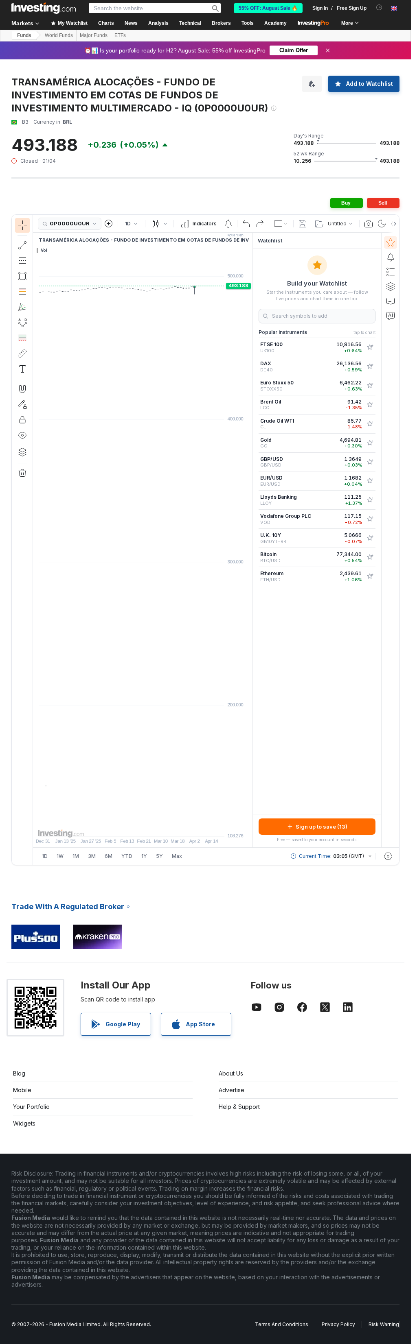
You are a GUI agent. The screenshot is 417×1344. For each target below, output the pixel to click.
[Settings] (388, 856)
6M (108, 856)
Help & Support (239, 1106)
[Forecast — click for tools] (22, 338)
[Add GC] (369, 443)
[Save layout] (302, 224)
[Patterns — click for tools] (22, 322)
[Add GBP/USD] (369, 462)
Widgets (24, 1123)
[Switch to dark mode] (382, 224)
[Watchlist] (390, 242)
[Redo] (260, 224)
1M (75, 856)
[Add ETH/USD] (369, 576)
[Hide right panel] (250, 540)
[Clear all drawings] (22, 473)
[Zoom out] (121, 825)
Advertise (231, 1090)
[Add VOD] (369, 519)
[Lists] (390, 271)
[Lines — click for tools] (22, 245)
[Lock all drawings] (22, 419)
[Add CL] (369, 424)
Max (177, 856)
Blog (19, 1073)
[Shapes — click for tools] (22, 276)
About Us (231, 1073)
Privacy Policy (338, 1324)
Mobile (22, 1090)
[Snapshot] (368, 224)
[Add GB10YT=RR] (369, 538)
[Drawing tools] (35, 539)
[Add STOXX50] (369, 385)
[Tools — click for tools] (22, 353)
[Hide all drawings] (22, 435)
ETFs (120, 35)
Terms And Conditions (281, 1324)
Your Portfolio (31, 1106)
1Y (144, 856)
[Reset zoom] (165, 825)
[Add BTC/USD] (369, 557)
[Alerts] (390, 257)
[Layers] (22, 451)
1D (45, 856)
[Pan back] (143, 825)
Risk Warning (384, 1324)
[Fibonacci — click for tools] (22, 291)
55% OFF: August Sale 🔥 (268, 8)
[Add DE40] (369, 366)
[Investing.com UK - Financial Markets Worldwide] (43, 8)
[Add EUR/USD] (369, 481)
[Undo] (246, 224)
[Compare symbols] (109, 224)
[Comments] (390, 301)
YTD (126, 856)
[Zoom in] (132, 825)
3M (92, 856)
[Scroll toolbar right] (393, 224)
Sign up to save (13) (321, 826)
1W (60, 856)
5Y (159, 856)
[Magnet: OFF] (22, 389)
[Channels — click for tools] (22, 260)
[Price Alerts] (228, 224)
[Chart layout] (281, 224)
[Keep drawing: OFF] (22, 404)
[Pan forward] (154, 825)
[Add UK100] (369, 347)
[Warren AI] (390, 315)
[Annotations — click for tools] (22, 369)
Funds (24, 35)
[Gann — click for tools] (22, 307)
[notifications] (379, 7)
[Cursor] (22, 225)
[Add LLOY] (369, 500)
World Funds (59, 35)
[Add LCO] (369, 404)
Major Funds (94, 35)
